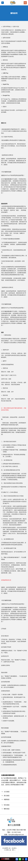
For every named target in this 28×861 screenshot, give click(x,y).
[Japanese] (6, 858)
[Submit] (25, 2)
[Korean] (8, 858)
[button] (14, 830)
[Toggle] (2, 792)
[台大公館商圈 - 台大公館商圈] (13, 2)
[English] (4, 858)
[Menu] (2, 2)
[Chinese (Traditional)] (2, 858)
